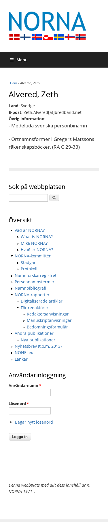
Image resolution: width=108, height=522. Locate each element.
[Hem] (54, 26)
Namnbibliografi (30, 288)
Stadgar (28, 262)
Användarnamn (25, 385)
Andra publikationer (34, 333)
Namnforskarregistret (35, 275)
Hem (13, 83)
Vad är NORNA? (30, 230)
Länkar (21, 359)
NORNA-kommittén (33, 256)
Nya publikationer (38, 340)
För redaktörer (34, 307)
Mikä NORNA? (34, 243)
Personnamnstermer (34, 281)
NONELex (24, 352)
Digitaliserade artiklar (41, 301)
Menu (22, 59)
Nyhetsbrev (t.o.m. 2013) (38, 346)
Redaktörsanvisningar (48, 314)
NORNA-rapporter (32, 294)
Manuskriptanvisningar (49, 320)
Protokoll (29, 268)
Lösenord (19, 403)
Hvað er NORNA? (37, 249)
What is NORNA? (37, 236)
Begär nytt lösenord (34, 422)
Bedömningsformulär (47, 327)
